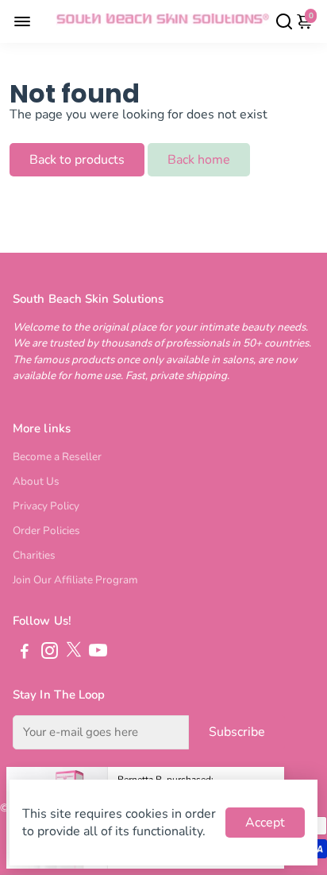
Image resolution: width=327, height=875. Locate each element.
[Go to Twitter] (74, 653)
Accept (265, 822)
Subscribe (237, 732)
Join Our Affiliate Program (75, 579)
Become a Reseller (57, 456)
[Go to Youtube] (98, 653)
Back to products (77, 159)
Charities (34, 555)
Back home (198, 159)
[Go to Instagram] (50, 653)
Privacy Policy (46, 505)
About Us (36, 481)
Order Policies (46, 530)
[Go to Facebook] (24, 653)
